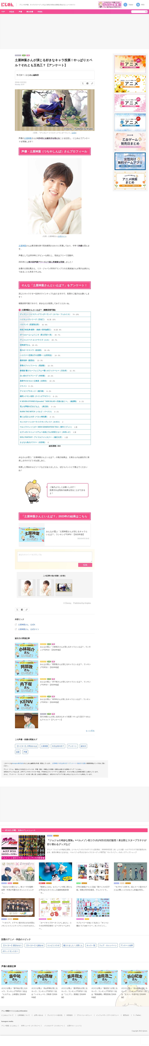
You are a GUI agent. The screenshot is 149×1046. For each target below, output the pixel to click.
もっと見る (90, 731)
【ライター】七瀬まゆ (34, 945)
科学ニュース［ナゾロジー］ (31, 1026)
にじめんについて (7, 1015)
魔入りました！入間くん (73, 945)
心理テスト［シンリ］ (74, 1026)
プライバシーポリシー (84, 1015)
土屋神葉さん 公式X (26, 625)
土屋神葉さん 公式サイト (28, 629)
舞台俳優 (30, 12)
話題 (18, 752)
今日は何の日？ (58, 746)
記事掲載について (24, 1015)
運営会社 (126, 1015)
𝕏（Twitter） (137, 1015)
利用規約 (70, 1015)
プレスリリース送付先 (54, 1015)
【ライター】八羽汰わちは (26, 746)
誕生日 (83, 746)
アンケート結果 (127, 945)
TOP (3, 12)
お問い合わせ (38, 1015)
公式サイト (62, 236)
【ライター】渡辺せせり (12, 945)
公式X (74, 133)
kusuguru (4, 1021)
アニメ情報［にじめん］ (9, 1026)
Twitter (131, 4)
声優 (20, 12)
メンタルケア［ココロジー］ (54, 1026)
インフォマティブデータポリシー (107, 1015)
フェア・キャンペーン (108, 945)
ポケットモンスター (10, 951)
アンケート (72, 746)
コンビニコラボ (53, 945)
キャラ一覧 (90, 945)
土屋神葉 (28, 138)
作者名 (40, 12)
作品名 (11, 12)
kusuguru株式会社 (18, 763)
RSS (142, 4)
